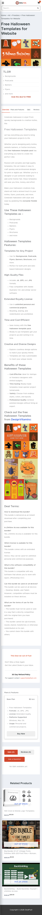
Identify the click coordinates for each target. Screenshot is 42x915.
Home (3, 15)
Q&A (28, 110)
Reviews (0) (26, 752)
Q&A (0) (11, 752)
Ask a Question (14, 759)
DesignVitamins (21, 419)
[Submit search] (38, 8)
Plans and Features (17, 110)
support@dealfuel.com (28, 678)
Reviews (36, 110)
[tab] (6, 110)
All (9, 15)
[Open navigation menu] (3, 3)
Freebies (16, 15)
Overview (5, 110)
